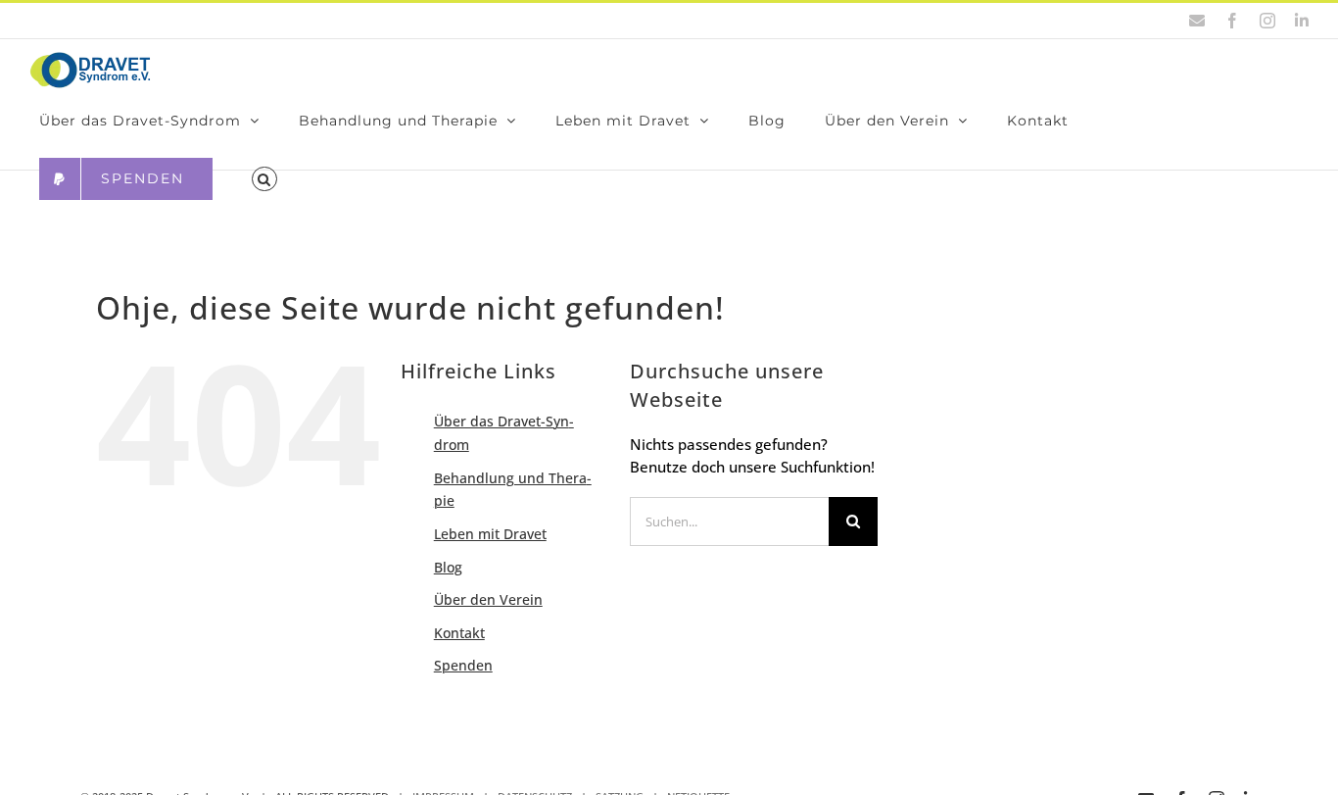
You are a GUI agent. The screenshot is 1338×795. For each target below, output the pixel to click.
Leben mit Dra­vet (490, 533)
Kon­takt (459, 632)
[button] (264, 179)
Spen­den (463, 665)
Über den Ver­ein (488, 599)
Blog (448, 567)
